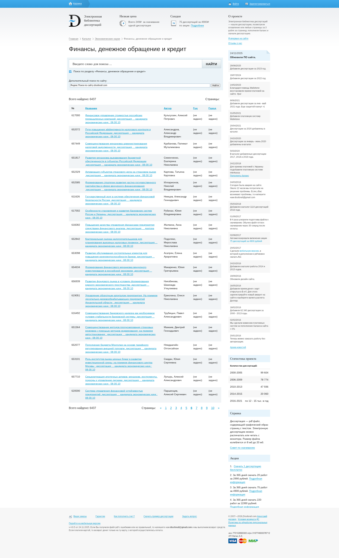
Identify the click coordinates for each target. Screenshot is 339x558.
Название (91, 108)
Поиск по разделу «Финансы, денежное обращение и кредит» (109, 71)
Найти (211, 64)
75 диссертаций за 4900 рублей (246, 241)
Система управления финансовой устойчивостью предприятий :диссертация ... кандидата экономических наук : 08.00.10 (121, 394)
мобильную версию (249, 251)
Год (195, 108)
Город (212, 108)
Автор (168, 108)
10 (212, 407)
